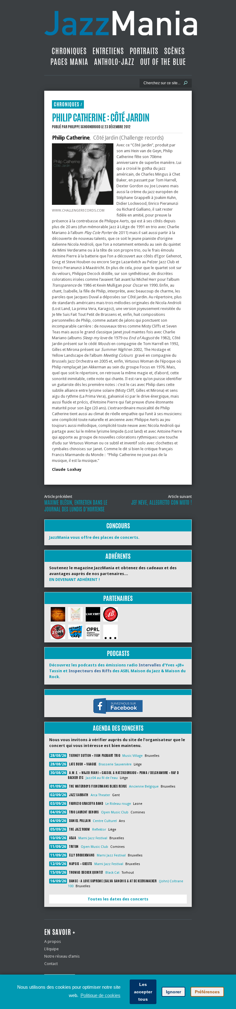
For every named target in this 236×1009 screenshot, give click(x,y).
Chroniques (69, 51)
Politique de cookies (100, 995)
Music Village (132, 756)
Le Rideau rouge (118, 804)
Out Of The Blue (163, 62)
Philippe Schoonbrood (84, 126)
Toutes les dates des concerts (118, 899)
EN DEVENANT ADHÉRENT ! (74, 579)
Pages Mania (69, 62)
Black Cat (112, 873)
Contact (51, 963)
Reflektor (99, 830)
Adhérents (118, 556)
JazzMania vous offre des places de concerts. (94, 537)
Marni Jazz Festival (92, 838)
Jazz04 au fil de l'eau (102, 778)
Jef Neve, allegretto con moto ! (161, 502)
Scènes (174, 51)
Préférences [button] (207, 991)
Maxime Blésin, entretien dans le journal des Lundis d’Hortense (75, 506)
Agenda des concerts (118, 728)
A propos (52, 941)
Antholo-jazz (114, 62)
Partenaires (118, 598)
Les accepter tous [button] (143, 992)
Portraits (144, 51)
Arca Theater (100, 795)
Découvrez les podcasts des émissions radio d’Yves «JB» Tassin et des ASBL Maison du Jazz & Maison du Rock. (117, 671)
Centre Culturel (105, 821)
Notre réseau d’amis (62, 956)
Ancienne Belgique (144, 787)
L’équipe (51, 949)
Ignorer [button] (173, 991)
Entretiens (108, 51)
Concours (118, 525)
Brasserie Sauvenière (115, 764)
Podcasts (118, 653)
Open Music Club (114, 812)
